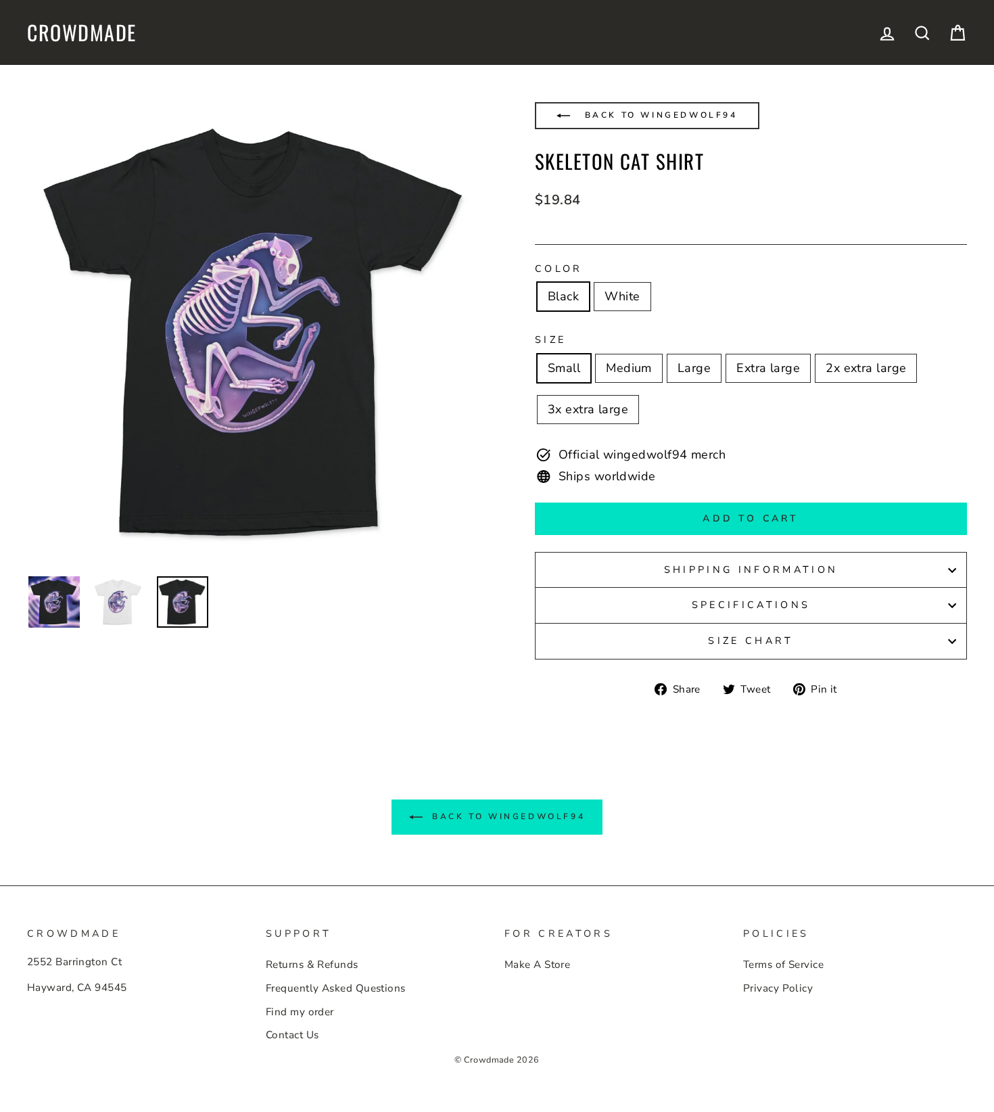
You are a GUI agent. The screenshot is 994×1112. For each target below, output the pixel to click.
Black (563, 296)
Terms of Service (783, 964)
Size (550, 339)
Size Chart (750, 640)
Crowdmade (82, 32)
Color (559, 268)
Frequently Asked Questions (336, 988)
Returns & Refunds (312, 964)
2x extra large (866, 368)
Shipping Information (751, 569)
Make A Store (537, 964)
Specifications (751, 604)
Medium (629, 368)
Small (564, 368)
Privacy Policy (778, 988)
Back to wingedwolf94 (659, 115)
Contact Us (292, 1035)
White (622, 296)
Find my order (300, 1012)
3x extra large (588, 409)
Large (694, 368)
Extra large (768, 368)
